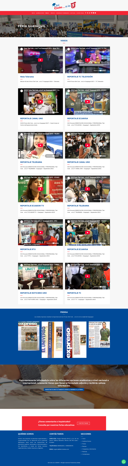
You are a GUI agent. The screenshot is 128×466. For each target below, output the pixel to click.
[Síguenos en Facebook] (85, 13)
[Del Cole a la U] (64, 5)
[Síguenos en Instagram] (87, 13)
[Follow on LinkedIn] (93, 13)
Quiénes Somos (40, 13)
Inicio (33, 13)
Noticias (72, 13)
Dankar (78, 462)
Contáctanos (80, 13)
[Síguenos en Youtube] (95, 13)
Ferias (47, 13)
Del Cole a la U (51, 462)
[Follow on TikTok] (89, 13)
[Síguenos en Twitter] (91, 13)
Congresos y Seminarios (62, 13)
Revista (53, 13)
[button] (123, 462)
